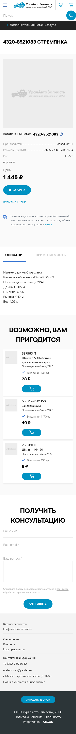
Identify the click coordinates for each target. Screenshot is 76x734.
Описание (14, 255)
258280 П (29, 445)
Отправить (38, 603)
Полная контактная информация (24, 682)
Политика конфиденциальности (38, 717)
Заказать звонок (38, 699)
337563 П (29, 353)
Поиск (71, 15)
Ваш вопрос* (12, 558)
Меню (5, 5)
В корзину (17, 189)
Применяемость (51, 255)
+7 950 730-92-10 (61, 5)
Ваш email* (11, 545)
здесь (48, 224)
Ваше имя (10, 531)
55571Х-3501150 (34, 401)
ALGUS (48, 722)
